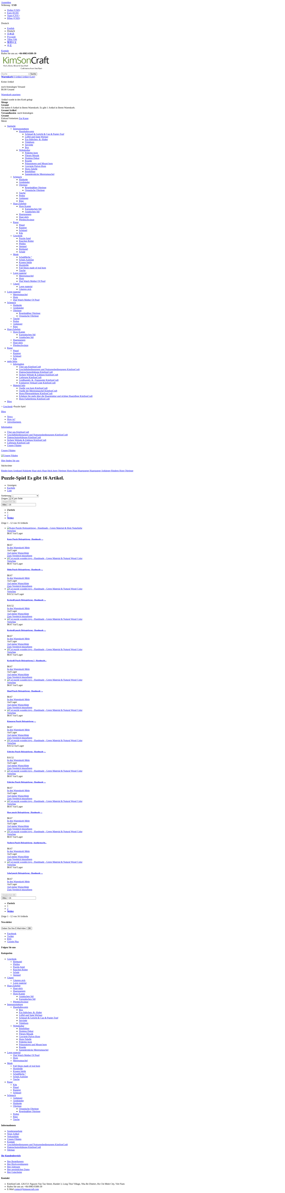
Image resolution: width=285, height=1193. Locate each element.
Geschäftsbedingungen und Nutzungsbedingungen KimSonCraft (49, 369)
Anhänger (23, 198)
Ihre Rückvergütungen (17, 1164)
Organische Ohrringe (35, 190)
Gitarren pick (25, 289)
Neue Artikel (13, 1134)
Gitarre (16, 284)
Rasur (16, 222)
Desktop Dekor (32, 158)
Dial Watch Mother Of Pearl (32, 281)
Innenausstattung (21, 128)
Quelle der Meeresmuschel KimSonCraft (38, 390)
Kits (21, 233)
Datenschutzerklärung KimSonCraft (36, 372)
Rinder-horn (7, 470)
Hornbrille (24, 265)
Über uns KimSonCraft (30, 366)
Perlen (22, 195)
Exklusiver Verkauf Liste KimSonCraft (37, 382)
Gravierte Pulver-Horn (35, 166)
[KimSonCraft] (26, 71)
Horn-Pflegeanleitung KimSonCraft (35, 393)
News (10, 416)
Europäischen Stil (33, 209)
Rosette (28, 161)
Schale (22, 251)
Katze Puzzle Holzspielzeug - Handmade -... (25, 539)
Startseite (11, 126)
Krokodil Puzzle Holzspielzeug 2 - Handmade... (26, 660)
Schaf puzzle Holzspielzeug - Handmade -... (25, 873)
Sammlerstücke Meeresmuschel (39, 174)
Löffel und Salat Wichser (36, 136)
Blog (9, 401)
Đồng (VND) (13, 18)
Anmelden (6, 2)
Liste (9, 490)
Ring (21, 201)
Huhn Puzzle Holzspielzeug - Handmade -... (25, 569)
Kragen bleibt (25, 262)
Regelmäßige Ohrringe (35, 187)
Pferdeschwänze (26, 219)
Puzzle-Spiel (25, 238)
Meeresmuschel (26, 276)
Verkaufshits (13, 1136)
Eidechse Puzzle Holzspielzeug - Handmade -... (26, 751)
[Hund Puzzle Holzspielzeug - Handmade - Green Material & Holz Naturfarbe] (44, 680)
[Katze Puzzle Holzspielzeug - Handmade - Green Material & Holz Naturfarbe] (44, 528)
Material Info (19, 385)
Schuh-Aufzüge (26, 259)
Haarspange (95, 470)
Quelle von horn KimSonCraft (33, 388)
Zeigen (4, 498)
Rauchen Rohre (26, 241)
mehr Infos (12, 361)
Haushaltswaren (26, 131)
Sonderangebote (14, 1131)
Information (18, 364)
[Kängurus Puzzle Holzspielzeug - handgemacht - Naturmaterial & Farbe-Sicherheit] (44, 710)
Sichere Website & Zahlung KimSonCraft (38, 374)
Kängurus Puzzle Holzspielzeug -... (21, 721)
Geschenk (17, 235)
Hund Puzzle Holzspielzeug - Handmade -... (25, 691)
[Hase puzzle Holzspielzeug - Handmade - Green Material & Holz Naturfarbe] (44, 801)
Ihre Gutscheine (14, 1172)
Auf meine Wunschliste (18, 553)
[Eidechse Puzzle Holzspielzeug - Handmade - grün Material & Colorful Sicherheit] (44, 740)
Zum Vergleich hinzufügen (19, 555)
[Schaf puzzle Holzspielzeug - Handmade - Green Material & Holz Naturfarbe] (44, 862)
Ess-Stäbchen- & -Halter (36, 139)
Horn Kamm (25, 206)
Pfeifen (22, 243)
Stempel (23, 246)
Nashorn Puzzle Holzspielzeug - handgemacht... (26, 843)
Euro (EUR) (13, 13)
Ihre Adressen (13, 1167)
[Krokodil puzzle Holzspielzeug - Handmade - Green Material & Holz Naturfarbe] (44, 619)
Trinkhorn (29, 142)
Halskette (23, 179)
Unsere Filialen (14, 445)
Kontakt (5, 50)
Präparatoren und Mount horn (39, 163)
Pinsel (22, 225)
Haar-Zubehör (19, 203)
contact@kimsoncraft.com (26, 1189)
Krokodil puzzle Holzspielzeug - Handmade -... (26, 600)
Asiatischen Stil (32, 211)
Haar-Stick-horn (50, 470)
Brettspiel (23, 249)
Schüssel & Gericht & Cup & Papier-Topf (44, 134)
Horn (21, 278)
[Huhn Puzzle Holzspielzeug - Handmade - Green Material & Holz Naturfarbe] (44, 558)
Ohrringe (23, 185)
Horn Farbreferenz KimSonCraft (34, 399)
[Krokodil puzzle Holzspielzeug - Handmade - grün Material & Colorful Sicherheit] (44, 589)
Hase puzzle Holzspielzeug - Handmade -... (24, 812)
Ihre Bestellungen (15, 1161)
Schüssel (23, 230)
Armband (18, 470)
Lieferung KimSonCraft (30, 377)
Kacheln (11, 488)
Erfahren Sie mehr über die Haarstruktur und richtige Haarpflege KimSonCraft (55, 396)
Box (27, 147)
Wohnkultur (24, 150)
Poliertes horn (31, 153)
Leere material (19, 273)
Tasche (22, 193)
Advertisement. (14, 422)
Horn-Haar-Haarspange (78, 470)
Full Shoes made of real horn (32, 267)
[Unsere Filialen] (9, 455)
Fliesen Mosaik (32, 155)
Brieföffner (30, 171)
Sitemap (11, 1150)
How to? (11, 419)
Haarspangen (25, 214)
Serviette (29, 144)
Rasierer (23, 227)
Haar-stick (24, 217)
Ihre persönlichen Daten (18, 1169)
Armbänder (24, 182)
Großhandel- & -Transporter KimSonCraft (38, 380)
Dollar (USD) (13, 10)
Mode (16, 254)
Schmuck (17, 177)
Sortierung (6, 495)
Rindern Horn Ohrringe (122, 470)
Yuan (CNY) (13, 15)
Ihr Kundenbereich (11, 1155)
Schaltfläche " (25, 257)
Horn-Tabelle (31, 169)
